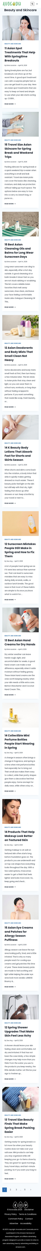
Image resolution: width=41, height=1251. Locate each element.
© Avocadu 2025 (14, 1209)
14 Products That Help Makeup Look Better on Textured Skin (20, 836)
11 (24, 1189)
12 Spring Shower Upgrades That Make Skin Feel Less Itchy (19, 1031)
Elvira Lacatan (11, 65)
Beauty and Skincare (13, 44)
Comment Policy (15, 1219)
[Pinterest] (26, 1205)
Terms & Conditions (27, 1214)
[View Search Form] (32, 4)
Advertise (14, 1223)
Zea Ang (9, 561)
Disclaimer (29, 1209)
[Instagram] (20, 1205)
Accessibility (25, 1223)
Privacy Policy (11, 1214)
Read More (10, 104)
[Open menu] (37, 3)
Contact (29, 1219)
